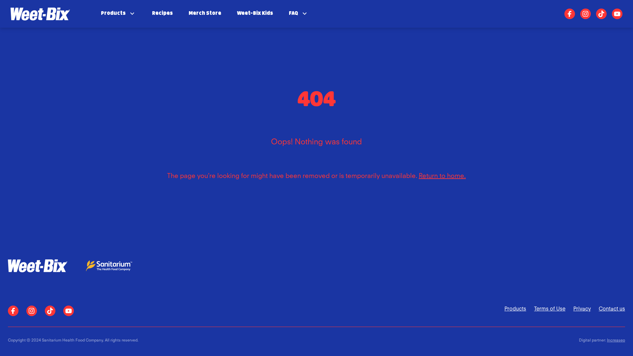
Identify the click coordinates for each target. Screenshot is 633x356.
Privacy (582, 309)
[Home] (40, 14)
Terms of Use (549, 309)
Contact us (612, 309)
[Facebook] (569, 14)
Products (515, 309)
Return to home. (442, 176)
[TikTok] (601, 14)
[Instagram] (585, 14)
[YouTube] (617, 14)
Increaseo (616, 340)
